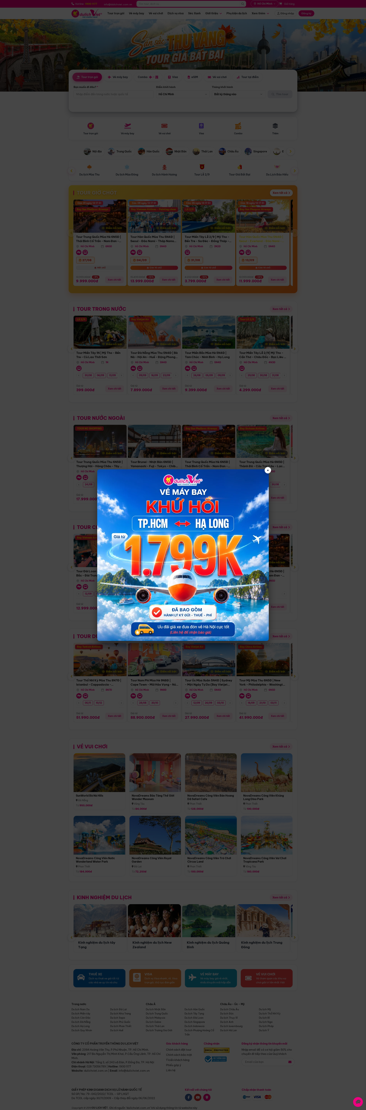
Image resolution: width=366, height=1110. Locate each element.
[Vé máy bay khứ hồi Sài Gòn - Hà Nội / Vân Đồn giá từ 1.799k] (183, 555)
